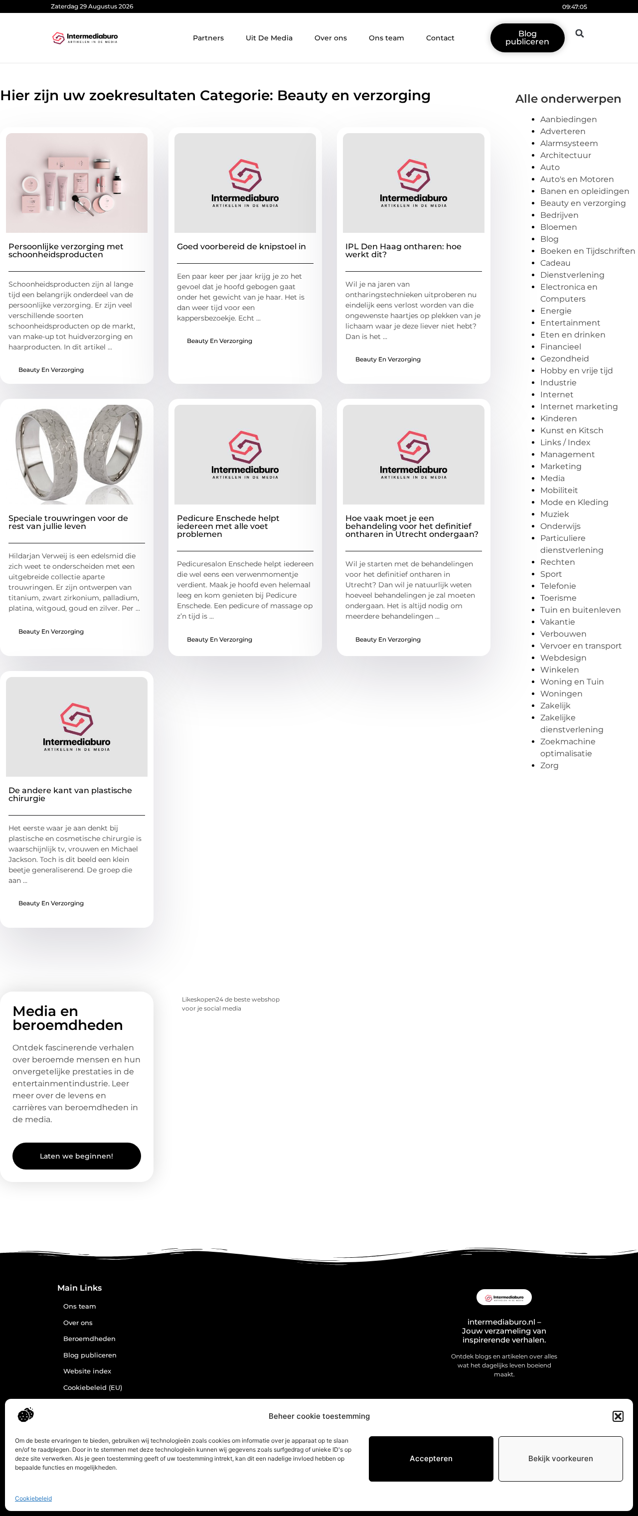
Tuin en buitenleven (580, 610)
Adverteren (563, 131)
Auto (550, 167)
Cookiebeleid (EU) (92, 1387)
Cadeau (555, 263)
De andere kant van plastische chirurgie (70, 794)
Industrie (558, 382)
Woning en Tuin (572, 681)
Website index (87, 1371)
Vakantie (557, 622)
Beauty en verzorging (51, 369)
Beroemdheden (89, 1339)
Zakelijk (555, 705)
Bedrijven (559, 215)
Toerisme (558, 598)
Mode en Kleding (574, 502)
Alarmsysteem (569, 143)
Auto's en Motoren (577, 179)
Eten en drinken (573, 334)
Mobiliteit (559, 490)
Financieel (560, 346)
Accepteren (431, 1458)
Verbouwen (563, 634)
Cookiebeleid (33, 1498)
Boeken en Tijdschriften (588, 251)
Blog (549, 239)
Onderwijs (560, 526)
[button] (618, 1416)
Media (552, 478)
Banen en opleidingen (585, 191)
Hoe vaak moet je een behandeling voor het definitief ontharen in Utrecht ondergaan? (411, 526)
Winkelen (559, 669)
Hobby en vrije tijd (576, 370)
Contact (440, 37)
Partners (208, 37)
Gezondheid (564, 358)
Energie (556, 311)
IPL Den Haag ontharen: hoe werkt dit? (403, 250)
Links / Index (565, 442)
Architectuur (565, 155)
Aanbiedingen (568, 119)
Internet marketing (579, 406)
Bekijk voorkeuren (560, 1458)
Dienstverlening (572, 275)
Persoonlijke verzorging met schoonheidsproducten (66, 250)
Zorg (549, 765)
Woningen (561, 693)
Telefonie (558, 586)
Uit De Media (269, 37)
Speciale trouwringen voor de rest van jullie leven (68, 522)
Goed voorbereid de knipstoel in (241, 246)
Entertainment (570, 323)
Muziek (554, 514)
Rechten (557, 562)
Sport (551, 574)
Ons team (386, 37)
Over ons (331, 37)
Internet (557, 394)
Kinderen (558, 418)
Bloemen (558, 227)
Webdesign (563, 658)
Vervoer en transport (581, 646)
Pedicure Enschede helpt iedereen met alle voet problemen (228, 526)
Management (567, 454)
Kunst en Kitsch (572, 430)
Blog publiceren (90, 1355)
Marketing (561, 466)
